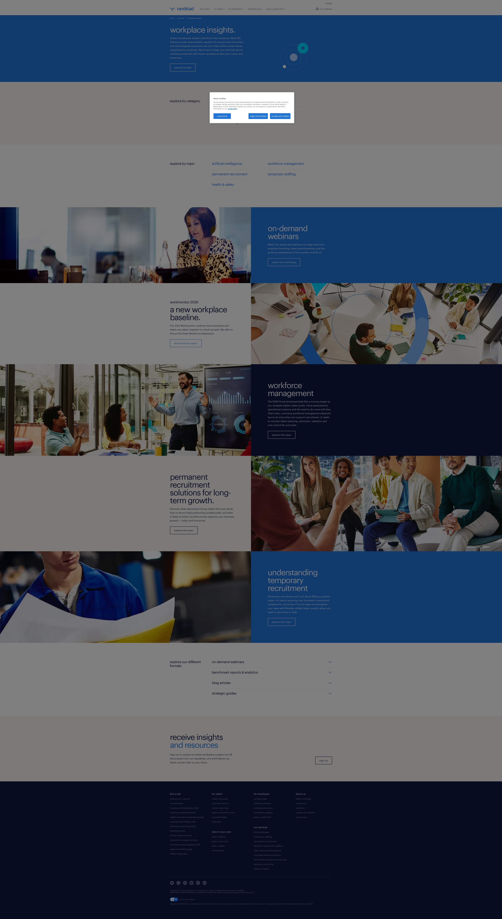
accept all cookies (280, 116)
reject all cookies (258, 116)
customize (222, 116)
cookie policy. (232, 109)
